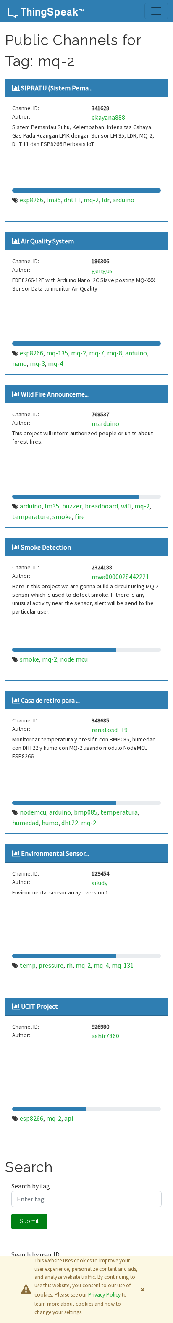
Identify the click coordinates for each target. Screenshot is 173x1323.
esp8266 (31, 200)
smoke (62, 516)
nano (19, 363)
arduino (123, 200)
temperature (31, 516)
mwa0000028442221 (120, 576)
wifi (126, 506)
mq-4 (55, 363)
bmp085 (85, 812)
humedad (25, 822)
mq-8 (114, 353)
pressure (51, 965)
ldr (106, 200)
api (68, 1118)
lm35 (53, 200)
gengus (102, 270)
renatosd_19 (110, 729)
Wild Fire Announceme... (55, 394)
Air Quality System (47, 241)
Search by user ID (35, 1254)
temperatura (119, 812)
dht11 (72, 200)
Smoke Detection (46, 547)
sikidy (99, 882)
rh (69, 965)
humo (50, 822)
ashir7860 (105, 1036)
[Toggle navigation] (156, 11)
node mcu (74, 659)
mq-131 (123, 965)
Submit (29, 1221)
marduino (105, 423)
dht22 (69, 822)
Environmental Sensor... (55, 853)
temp (28, 965)
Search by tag (30, 1186)
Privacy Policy (104, 1294)
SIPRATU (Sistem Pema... (56, 88)
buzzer (72, 506)
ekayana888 (108, 117)
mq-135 (57, 353)
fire (80, 516)
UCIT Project (39, 1006)
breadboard (101, 506)
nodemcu (33, 812)
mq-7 (96, 353)
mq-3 (37, 363)
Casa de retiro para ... (50, 700)
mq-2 (91, 200)
